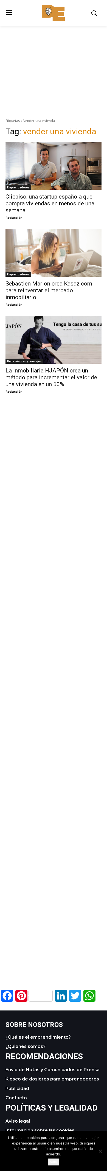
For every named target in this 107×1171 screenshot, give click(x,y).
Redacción (13, 217)
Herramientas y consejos (24, 361)
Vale (53, 1162)
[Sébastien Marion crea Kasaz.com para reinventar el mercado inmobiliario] (53, 253)
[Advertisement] (53, 64)
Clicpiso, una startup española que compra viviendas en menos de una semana (49, 203)
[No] (100, 1151)
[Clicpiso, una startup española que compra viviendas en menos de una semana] (53, 166)
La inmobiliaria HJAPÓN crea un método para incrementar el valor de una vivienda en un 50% (51, 377)
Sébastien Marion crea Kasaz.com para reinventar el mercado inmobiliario (48, 290)
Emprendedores (18, 187)
